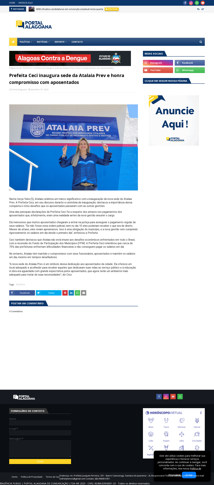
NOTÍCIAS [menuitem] (42, 41)
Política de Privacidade (31, 476)
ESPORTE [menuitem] (59, 41)
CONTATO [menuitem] (77, 41)
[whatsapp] (197, 3)
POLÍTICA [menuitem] (25, 41)
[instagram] (191, 3)
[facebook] (185, 3)
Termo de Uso (53, 476)
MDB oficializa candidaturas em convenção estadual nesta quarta (69, 9)
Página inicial (15, 68)
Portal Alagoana (19, 89)
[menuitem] (13, 42)
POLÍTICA (27, 68)
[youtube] (203, 3)
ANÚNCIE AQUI (25, 2)
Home (15, 476)
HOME (12, 2)
